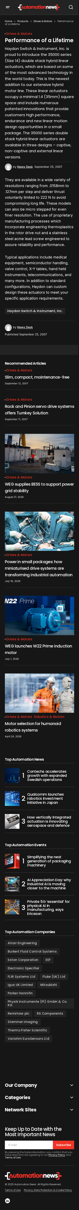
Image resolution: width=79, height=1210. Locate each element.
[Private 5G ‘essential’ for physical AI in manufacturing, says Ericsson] (12, 907)
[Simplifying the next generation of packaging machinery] (12, 861)
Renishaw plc (19, 1013)
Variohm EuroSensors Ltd (28, 1038)
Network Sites (20, 1109)
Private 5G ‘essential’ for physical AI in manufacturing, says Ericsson (48, 908)
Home (8, 21)
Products (22, 21)
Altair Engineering (22, 943)
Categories (17, 1097)
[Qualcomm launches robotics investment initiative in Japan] (12, 798)
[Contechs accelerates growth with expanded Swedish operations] (12, 775)
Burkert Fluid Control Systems (32, 951)
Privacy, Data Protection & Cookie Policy (48, 1190)
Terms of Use (13, 1157)
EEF (48, 960)
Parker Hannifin (20, 993)
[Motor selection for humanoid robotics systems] (39, 693)
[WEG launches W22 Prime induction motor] (39, 615)
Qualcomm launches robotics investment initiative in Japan (45, 798)
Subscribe (63, 1145)
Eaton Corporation (23, 960)
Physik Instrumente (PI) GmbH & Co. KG (37, 1003)
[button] (10, 7)
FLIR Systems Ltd (21, 976)
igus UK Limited (20, 985)
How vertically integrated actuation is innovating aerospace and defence (49, 821)
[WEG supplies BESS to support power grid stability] (39, 453)
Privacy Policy (56, 1155)
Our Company (21, 1085)
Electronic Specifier (23, 968)
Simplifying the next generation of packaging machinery (49, 861)
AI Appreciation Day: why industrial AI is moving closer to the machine (49, 884)
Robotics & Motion (49, 717)
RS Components (50, 1013)
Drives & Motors (43, 21)
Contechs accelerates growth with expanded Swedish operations (47, 775)
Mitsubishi (48, 985)
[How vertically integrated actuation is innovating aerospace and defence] (12, 821)
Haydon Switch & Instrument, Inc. (35, 311)
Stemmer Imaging (23, 1022)
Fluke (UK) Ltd (54, 976)
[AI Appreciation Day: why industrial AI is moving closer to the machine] (12, 884)
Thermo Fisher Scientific (27, 1030)
